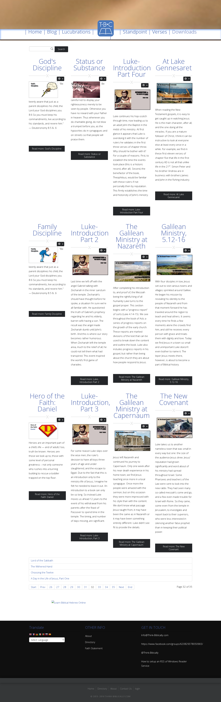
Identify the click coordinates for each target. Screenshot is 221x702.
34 (106, 587)
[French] (33, 635)
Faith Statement (94, 648)
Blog (52, 31)
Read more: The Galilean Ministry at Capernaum (131, 543)
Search (61, 49)
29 (71, 587)
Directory (90, 642)
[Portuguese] (43, 635)
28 (64, 587)
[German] (37, 635)
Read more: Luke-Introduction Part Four (131, 211)
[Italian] (40, 635)
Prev (42, 587)
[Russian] (46, 635)
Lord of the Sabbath (42, 560)
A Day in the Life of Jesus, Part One (50, 578)
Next (121, 587)
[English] (30, 635)
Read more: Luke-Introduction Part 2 (89, 381)
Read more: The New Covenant (174, 548)
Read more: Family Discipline (47, 313)
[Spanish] (50, 635)
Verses (159, 31)
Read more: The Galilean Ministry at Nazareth (131, 378)
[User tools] (60, 79)
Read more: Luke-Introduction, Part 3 (89, 537)
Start (33, 587)
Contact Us (126, 688)
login (137, 688)
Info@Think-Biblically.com (154, 635)
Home (35, 31)
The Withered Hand (41, 566)
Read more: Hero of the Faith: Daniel (47, 496)
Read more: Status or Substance (89, 155)
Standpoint (135, 31)
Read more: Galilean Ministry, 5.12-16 (174, 381)
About (88, 636)
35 (113, 587)
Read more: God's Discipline (46, 148)
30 (78, 587)
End (130, 587)
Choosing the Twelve (42, 572)
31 (85, 587)
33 (99, 587)
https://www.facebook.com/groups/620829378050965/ (172, 643)
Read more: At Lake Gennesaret (174, 196)
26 (50, 587)
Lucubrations (76, 31)
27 (57, 587)
